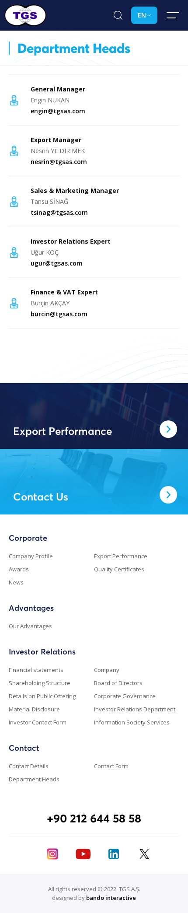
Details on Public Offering (42, 696)
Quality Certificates (119, 569)
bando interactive (111, 898)
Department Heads (34, 779)
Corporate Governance (125, 696)
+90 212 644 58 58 (94, 818)
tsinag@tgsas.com (59, 212)
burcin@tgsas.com (59, 314)
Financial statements (36, 670)
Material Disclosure (34, 709)
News (16, 582)
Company (106, 670)
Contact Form (111, 766)
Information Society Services (132, 722)
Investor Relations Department (134, 709)
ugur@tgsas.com (57, 263)
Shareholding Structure (39, 683)
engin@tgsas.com (58, 111)
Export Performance (120, 556)
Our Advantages (30, 626)
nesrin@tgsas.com (59, 161)
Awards (19, 569)
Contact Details (29, 766)
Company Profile (31, 556)
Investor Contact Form (37, 722)
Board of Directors (118, 683)
